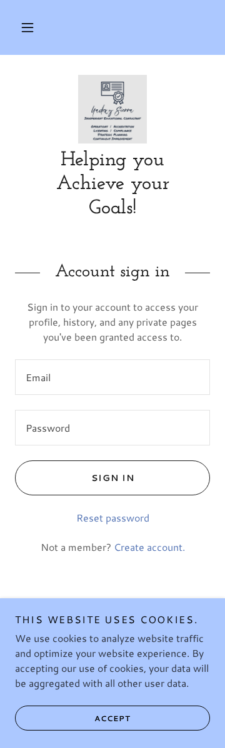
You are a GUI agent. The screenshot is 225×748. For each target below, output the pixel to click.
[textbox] (112, 377)
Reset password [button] (112, 517)
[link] (112, 109)
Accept (112, 718)
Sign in (112, 478)
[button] (27, 27)
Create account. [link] (149, 547)
